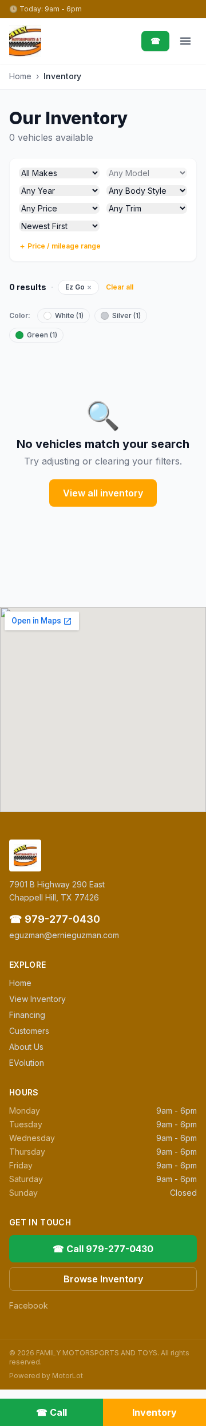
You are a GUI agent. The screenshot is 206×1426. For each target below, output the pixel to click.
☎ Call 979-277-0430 (103, 1248)
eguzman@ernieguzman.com (64, 935)
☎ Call (51, 1412)
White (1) (69, 315)
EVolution (26, 1063)
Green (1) (42, 335)
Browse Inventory (103, 1279)
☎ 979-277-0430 (54, 919)
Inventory (154, 1412)
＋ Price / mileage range (60, 246)
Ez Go (78, 287)
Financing (27, 1015)
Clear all (119, 287)
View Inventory (37, 999)
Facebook (28, 1305)
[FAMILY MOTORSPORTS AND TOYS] (25, 41)
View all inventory (103, 493)
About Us (26, 1047)
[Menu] (185, 41)
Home (20, 76)
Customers (29, 1031)
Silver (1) (126, 315)
